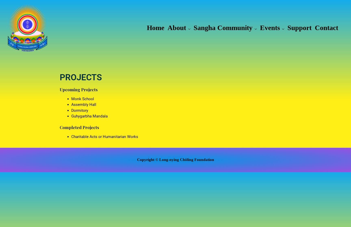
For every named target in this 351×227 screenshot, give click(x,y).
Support (299, 27)
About (177, 27)
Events (270, 27)
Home (155, 27)
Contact (326, 27)
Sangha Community (223, 27)
